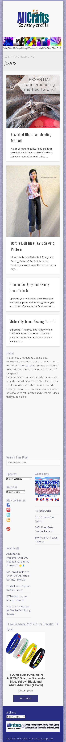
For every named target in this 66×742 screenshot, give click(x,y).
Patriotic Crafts (43, 510)
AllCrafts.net (27, 365)
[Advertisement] (33, 426)
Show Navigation (52, 28)
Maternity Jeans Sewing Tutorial (32, 321)
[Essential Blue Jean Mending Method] (33, 101)
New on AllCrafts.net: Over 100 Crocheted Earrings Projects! (17, 575)
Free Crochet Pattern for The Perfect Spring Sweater (18, 610)
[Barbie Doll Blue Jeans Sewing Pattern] (33, 201)
